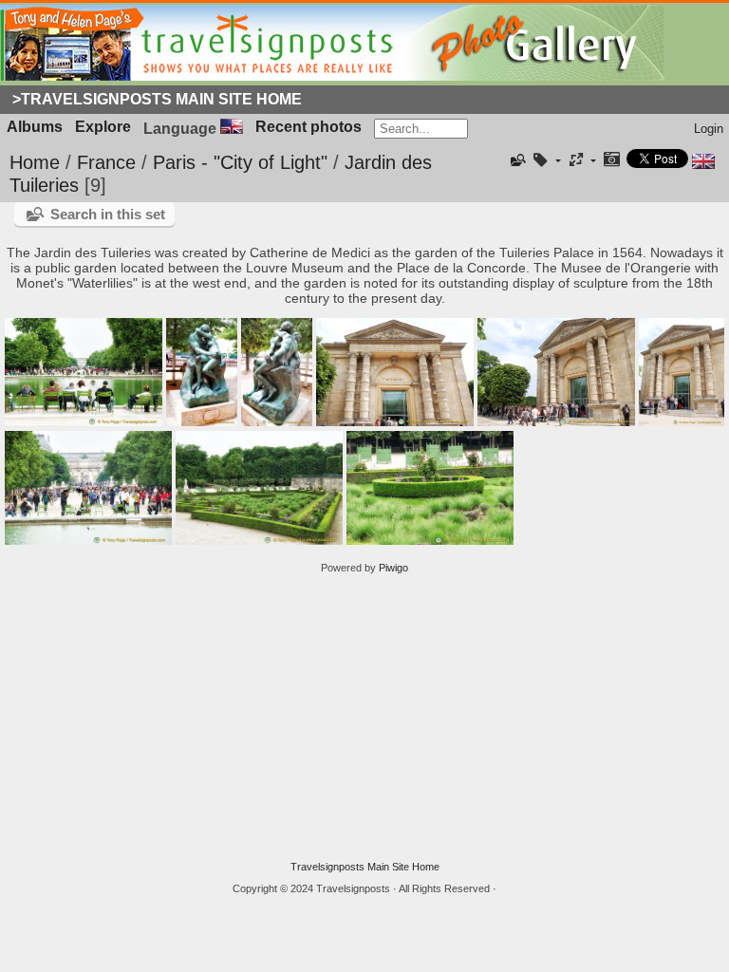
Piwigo (393, 567)
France (106, 162)
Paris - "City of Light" (240, 162)
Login (708, 129)
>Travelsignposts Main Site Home (157, 99)
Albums (35, 127)
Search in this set (107, 214)
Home (34, 162)
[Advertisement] (364, 717)
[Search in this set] (517, 160)
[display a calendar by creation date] (611, 161)
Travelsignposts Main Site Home (364, 866)
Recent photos (308, 127)
